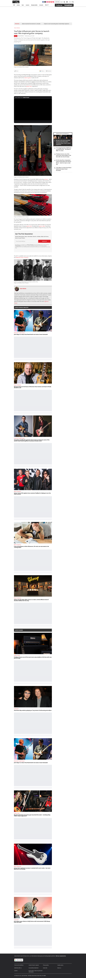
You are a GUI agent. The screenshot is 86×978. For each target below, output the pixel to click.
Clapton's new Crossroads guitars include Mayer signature (56, 23)
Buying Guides (34, 5)
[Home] (14, 5)
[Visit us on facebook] (43, 2)
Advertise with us (18, 967)
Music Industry (17, 27)
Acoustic (41, 5)
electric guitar (27, 77)
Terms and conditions (18, 965)
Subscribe (57, 1)
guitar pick (29, 226)
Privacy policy (46, 965)
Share (17, 71)
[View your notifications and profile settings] (67, 2)
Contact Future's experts (34, 965)
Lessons (27, 5)
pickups (46, 179)
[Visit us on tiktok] (53, 2)
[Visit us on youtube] (49, 2)
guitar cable (42, 226)
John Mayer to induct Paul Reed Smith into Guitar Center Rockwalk (63, 169)
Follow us (42, 71)
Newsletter (49, 71)
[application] (33, 109)
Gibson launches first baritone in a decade (31, 23)
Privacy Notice (18, 245)
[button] (71, 2)
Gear (23, 5)
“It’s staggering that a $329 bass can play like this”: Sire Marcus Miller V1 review (63, 149)
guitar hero (29, 86)
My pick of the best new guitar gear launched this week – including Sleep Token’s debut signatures (63, 142)
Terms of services (30, 244)
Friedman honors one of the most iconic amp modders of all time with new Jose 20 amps (63, 155)
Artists (18, 5)
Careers (16, 970)
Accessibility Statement (33, 967)
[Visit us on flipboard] (51, 2)
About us (59, 967)
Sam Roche (21, 35)
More (46, 5)
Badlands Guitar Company (22, 257)
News (15, 36)
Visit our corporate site (61, 956)
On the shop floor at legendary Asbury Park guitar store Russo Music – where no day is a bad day (63, 162)
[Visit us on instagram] (47, 2)
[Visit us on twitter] (45, 2)
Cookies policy (60, 965)
